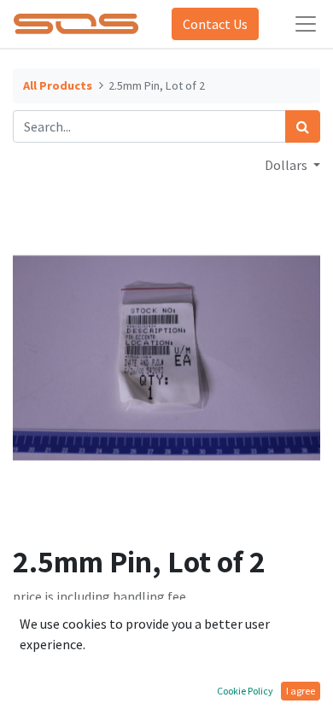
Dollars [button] (287, 164)
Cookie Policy (245, 690)
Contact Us (215, 23)
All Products (57, 85)
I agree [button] (300, 690)
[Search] (302, 126)
